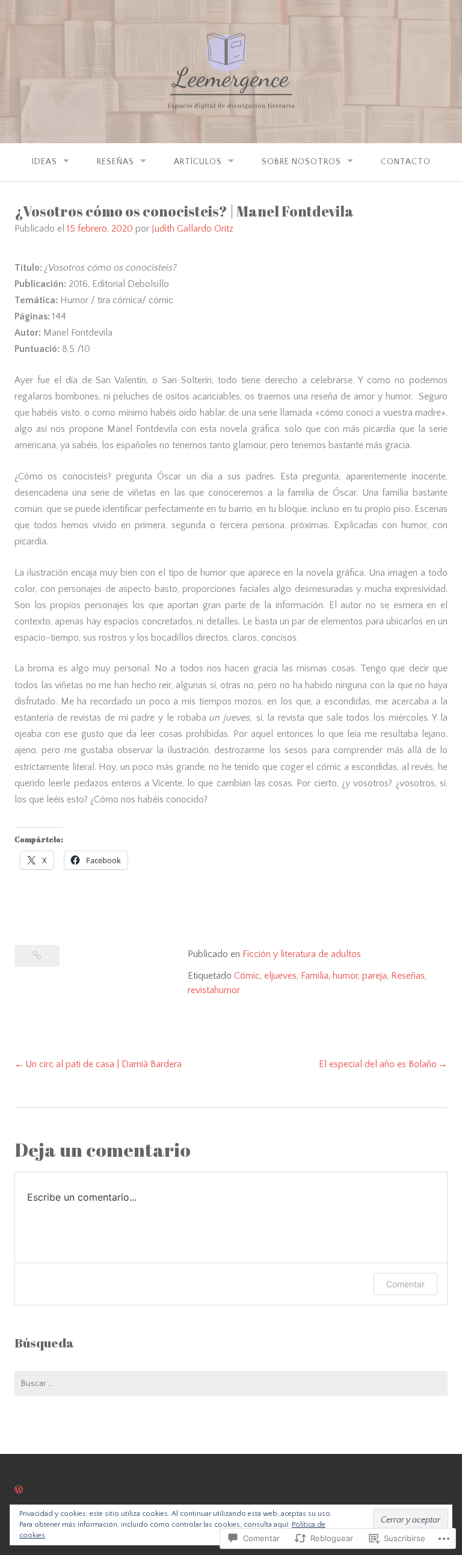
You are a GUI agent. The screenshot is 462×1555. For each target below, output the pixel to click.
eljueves (280, 975)
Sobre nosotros (301, 162)
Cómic (247, 975)
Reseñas (115, 162)
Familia (314, 975)
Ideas (44, 162)
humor (345, 975)
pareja (374, 975)
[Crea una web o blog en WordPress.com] (18, 1490)
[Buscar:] (231, 1383)
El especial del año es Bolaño (378, 1064)
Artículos (198, 162)
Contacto (406, 162)
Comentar (405, 1284)
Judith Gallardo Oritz (192, 228)
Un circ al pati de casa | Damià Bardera (103, 1064)
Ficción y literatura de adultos (301, 954)
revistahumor (214, 990)
